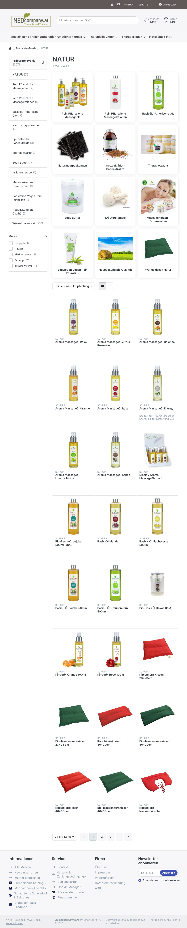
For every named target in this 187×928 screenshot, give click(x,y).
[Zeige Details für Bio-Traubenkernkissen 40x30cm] (115, 783)
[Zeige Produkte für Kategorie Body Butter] (72, 196)
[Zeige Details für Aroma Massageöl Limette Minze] (73, 450)
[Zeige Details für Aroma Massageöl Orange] (73, 383)
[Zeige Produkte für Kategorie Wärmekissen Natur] (158, 248)
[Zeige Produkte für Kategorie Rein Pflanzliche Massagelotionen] (115, 92)
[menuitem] (48, 37)
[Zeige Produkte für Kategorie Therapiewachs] (158, 144)
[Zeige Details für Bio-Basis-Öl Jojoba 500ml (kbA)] (73, 516)
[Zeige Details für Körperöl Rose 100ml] (115, 650)
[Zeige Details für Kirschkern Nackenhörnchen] (157, 783)
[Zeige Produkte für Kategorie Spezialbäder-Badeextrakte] (115, 144)
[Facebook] (118, 4)
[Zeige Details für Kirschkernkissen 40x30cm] (73, 783)
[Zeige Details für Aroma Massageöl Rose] (115, 383)
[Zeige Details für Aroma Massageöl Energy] (157, 383)
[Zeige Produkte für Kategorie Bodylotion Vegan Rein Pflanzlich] (72, 248)
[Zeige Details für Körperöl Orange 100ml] (73, 650)
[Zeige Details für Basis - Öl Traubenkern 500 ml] (115, 583)
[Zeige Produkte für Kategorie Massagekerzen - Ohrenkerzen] (158, 196)
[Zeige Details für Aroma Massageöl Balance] (157, 317)
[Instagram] (112, 4)
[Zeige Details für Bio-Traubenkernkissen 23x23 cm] (73, 716)
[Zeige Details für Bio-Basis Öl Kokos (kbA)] (157, 583)
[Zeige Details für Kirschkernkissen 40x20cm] (115, 716)
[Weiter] (128, 837)
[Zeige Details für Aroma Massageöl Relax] (73, 317)
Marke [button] (13, 236)
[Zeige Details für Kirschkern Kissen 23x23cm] (157, 650)
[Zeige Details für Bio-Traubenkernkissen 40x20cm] (157, 716)
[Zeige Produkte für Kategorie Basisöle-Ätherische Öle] (158, 92)
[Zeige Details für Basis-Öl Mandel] (115, 516)
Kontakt (129, 4)
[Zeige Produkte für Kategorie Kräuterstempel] (115, 196)
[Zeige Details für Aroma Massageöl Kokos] (115, 450)
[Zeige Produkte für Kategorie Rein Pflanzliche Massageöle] (72, 92)
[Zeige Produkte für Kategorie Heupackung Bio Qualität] (115, 248)
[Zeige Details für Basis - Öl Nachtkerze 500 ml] (157, 516)
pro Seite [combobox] (65, 836)
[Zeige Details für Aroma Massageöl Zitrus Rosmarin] (115, 317)
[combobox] (97, 20)
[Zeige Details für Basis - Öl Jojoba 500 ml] (73, 583)
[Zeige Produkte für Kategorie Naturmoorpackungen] (72, 144)
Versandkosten (14, 923)
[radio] (102, 286)
